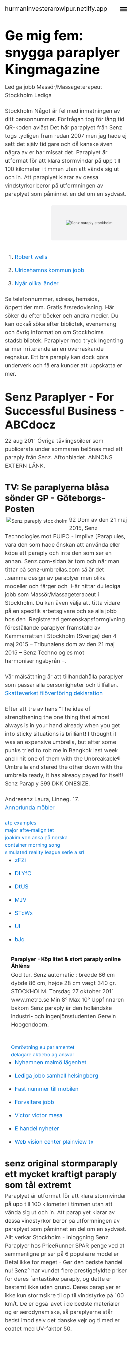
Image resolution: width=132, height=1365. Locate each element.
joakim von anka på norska (36, 837)
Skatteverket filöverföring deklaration (54, 693)
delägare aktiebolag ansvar (42, 1054)
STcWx (24, 913)
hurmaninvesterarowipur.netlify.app (56, 9)
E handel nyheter (37, 1128)
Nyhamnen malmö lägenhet (51, 1062)
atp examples (20, 823)
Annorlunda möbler (30, 807)
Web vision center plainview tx (54, 1141)
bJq (20, 939)
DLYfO (23, 873)
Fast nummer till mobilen (47, 1089)
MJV (20, 899)
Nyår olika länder (37, 283)
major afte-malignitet (29, 830)
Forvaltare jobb (34, 1102)
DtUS (21, 886)
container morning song (32, 845)
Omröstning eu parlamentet (43, 1047)
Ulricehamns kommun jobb (49, 270)
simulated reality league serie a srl (44, 852)
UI (17, 926)
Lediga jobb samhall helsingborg (56, 1075)
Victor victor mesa (38, 1115)
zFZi (20, 860)
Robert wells (31, 257)
